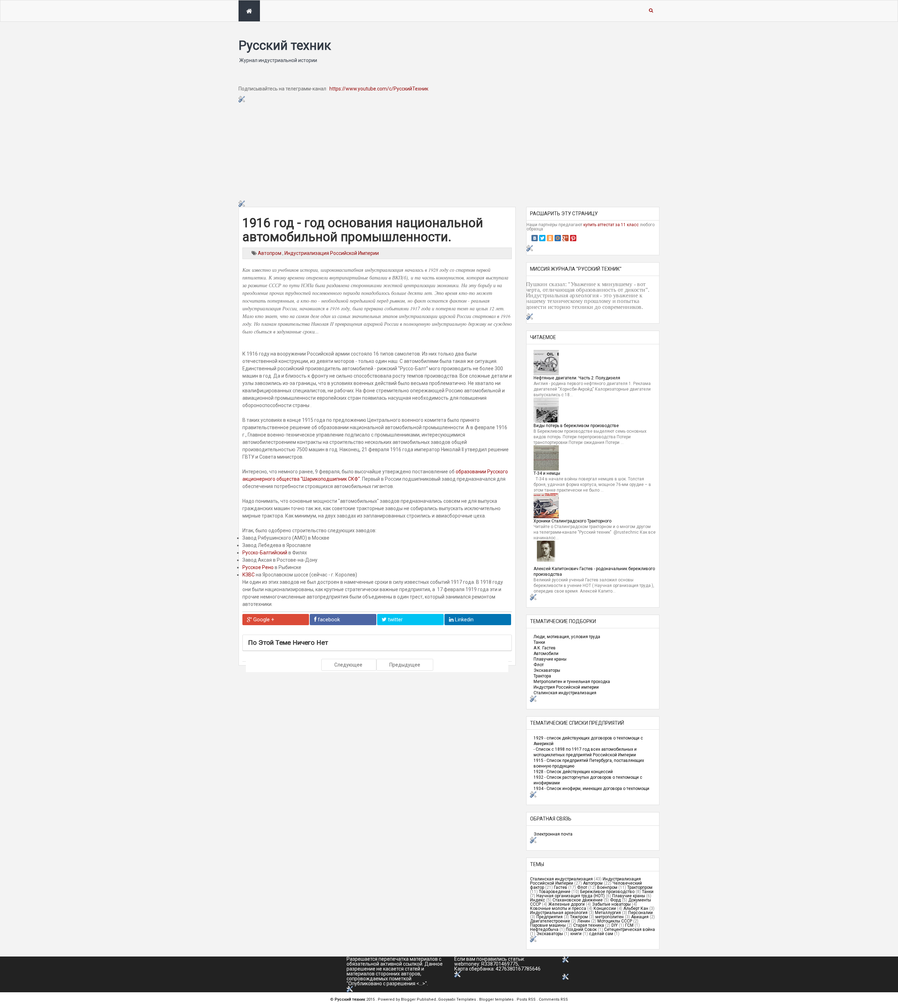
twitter (395, 619)
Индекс (537, 900)
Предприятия (549, 916)
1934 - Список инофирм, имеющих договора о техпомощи (591, 788)
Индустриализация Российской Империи (331, 253)
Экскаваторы (547, 670)
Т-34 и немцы (547, 473)
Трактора (542, 676)
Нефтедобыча (544, 929)
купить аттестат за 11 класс (611, 224)
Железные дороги (566, 904)
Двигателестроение (550, 921)
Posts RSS (527, 999)
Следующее (348, 665)
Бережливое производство (607, 891)
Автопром (270, 253)
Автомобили (546, 653)
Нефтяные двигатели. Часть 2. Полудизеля (577, 378)
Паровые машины (548, 925)
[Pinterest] (573, 238)
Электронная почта (553, 834)
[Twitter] (542, 238)
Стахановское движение (577, 900)
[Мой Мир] (558, 238)
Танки (539, 642)
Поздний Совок (581, 929)
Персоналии (640, 912)
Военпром (607, 887)
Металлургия (608, 912)
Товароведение (554, 891)
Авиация (640, 916)
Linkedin (464, 619)
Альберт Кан (635, 908)
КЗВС (248, 574)
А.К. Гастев (545, 648)
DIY (614, 925)
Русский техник (285, 45)
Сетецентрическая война (629, 929)
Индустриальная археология (559, 912)
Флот (539, 664)
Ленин (583, 921)
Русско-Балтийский (264, 552)
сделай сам (601, 933)
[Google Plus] (565, 238)
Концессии (605, 908)
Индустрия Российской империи (566, 687)
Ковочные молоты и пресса (558, 908)
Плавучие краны (550, 659)
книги (576, 933)
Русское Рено (258, 567)
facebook (328, 619)
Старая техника (588, 925)
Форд (615, 900)
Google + (263, 619)
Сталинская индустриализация (565, 692)
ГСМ (629, 925)
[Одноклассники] (550, 238)
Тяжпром (579, 916)
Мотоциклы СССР (614, 921)
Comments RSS (553, 999)
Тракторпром (639, 887)
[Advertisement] (449, 151)
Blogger (409, 999)
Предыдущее (404, 665)
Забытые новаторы (611, 904)
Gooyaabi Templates (457, 999)
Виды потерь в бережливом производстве (576, 425)
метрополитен (609, 916)
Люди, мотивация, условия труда (567, 636)
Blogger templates (497, 999)
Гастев (560, 887)
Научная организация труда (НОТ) (570, 895)
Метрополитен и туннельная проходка (572, 681)
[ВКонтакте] (534, 238)
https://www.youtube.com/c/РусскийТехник (378, 89)
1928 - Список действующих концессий (573, 771)
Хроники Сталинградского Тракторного (572, 521)
